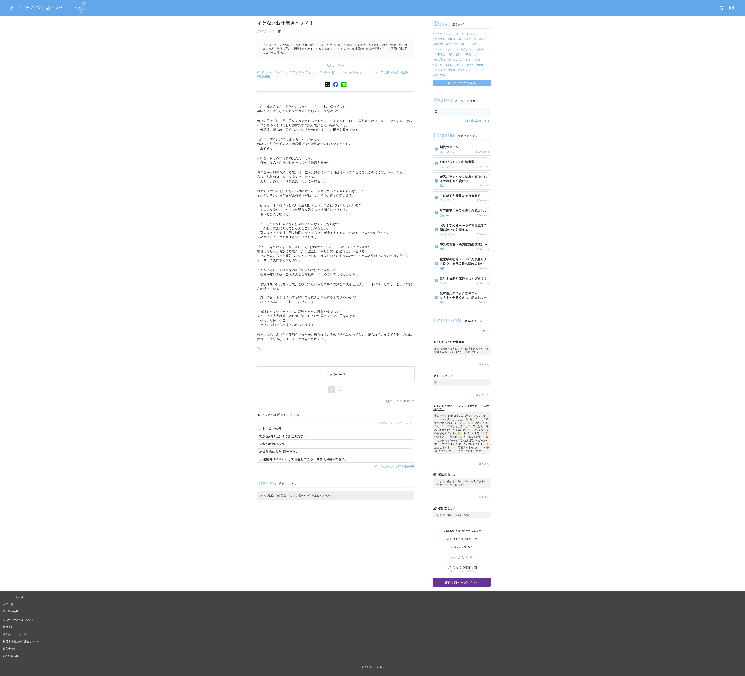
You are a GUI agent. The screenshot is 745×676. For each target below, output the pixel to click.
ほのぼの (452, 44)
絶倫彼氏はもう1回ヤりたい (279, 451)
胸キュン (470, 39)
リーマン (371, 72)
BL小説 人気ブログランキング (463, 531)
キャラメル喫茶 (462, 557)
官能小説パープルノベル (462, 582)
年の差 (384, 72)
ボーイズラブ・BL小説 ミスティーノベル (46, 7)
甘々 (461, 33)
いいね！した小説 (13, 597)
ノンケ (438, 49)
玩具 (396, 72)
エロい (263, 72)
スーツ (438, 64)
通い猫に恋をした (444, 474)
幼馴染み (439, 75)
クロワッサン (266, 31)
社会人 (480, 69)
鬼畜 (453, 69)
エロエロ (277, 72)
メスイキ (356, 72)
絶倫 (481, 64)
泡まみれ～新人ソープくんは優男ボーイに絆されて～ (461, 407)
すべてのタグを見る (462, 83)
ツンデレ (465, 69)
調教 (477, 59)
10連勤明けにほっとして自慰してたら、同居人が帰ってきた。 (303, 459)
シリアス (455, 59)
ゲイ (484, 39)
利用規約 (8, 626)
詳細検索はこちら (478, 121)
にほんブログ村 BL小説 (463, 539)
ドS (467, 59)
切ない (467, 49)
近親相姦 (265, 76)
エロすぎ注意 (455, 64)
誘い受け (455, 54)
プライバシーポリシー (16, 634)
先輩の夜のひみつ (272, 444)
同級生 (480, 49)
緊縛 (405, 72)
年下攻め (439, 54)
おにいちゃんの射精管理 (448, 342)
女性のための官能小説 (461, 569)
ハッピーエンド (336, 72)
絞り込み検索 (10, 611)
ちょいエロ (315, 72)
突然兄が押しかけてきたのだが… (283, 436)
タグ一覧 (8, 604)
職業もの (470, 54)
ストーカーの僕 (270, 428)
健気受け (439, 59)
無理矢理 (455, 39)
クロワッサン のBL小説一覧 (394, 466)
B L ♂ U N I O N (463, 546)
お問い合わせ (10, 656)
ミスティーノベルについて (18, 619)
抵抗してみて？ (443, 375)
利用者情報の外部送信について (21, 641)
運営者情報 (9, 648)
